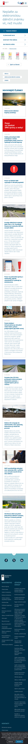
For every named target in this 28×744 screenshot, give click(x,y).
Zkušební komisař (18, 691)
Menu (25, 3)
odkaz (9, 737)
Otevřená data (5, 602)
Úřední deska (5, 589)
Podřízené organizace (7, 605)
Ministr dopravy (5, 586)
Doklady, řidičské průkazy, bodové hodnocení (18, 684)
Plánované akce (9, 35)
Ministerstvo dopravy (6, 3)
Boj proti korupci (6, 621)
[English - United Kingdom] (22, 4)
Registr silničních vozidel (20, 602)
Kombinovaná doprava (19, 594)
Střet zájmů (4, 618)
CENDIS (6, 80)
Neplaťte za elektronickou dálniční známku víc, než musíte (19, 715)
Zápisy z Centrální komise (7, 615)
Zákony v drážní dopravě (20, 680)
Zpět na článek (14, 64)
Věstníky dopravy (18, 677)
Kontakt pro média (10, 40)
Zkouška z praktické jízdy (20, 633)
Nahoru (14, 554)
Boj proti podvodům (6, 624)
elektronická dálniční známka (12, 77)
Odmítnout (10, 741)
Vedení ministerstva (6, 592)
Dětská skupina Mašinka (7, 644)
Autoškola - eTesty (18, 645)
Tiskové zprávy (11, 31)
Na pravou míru (9, 44)
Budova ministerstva (6, 595)
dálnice (6, 73)
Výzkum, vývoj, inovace (19, 688)
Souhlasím (19, 741)
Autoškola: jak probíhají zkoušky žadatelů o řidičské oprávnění (19, 590)
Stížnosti (4, 608)
